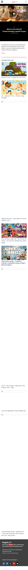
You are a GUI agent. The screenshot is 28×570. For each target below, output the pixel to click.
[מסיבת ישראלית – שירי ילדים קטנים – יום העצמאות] (14, 87)
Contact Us (11, 550)
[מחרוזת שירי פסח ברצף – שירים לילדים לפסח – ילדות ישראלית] (14, 159)
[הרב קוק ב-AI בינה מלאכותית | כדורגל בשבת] (14, 400)
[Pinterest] (14, 563)
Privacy (4, 553)
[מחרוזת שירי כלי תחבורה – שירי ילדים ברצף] (14, 69)
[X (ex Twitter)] (10, 563)
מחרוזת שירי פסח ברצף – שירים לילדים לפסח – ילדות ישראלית (13, 219)
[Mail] (17, 563)
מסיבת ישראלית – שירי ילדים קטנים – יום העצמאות (12, 97)
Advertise (18, 550)
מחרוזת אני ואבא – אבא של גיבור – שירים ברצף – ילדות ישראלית (13, 387)
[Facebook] (3, 563)
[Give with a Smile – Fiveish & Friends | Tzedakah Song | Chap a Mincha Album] (14, 253)
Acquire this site (7, 551)
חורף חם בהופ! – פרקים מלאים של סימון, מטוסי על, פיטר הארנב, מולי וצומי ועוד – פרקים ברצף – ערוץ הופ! (12, 533)
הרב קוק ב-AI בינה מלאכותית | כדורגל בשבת (13, 411)
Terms (9, 553)
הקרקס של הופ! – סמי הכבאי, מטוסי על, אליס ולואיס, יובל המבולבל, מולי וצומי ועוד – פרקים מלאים (13, 241)
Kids (14, 27)
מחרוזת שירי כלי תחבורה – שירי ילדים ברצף (13, 77)
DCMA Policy (15, 553)
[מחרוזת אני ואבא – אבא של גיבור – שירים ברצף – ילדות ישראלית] (14, 326)
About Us (5, 550)
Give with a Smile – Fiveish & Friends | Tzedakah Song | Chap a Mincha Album (13, 263)
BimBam (3, 53)
